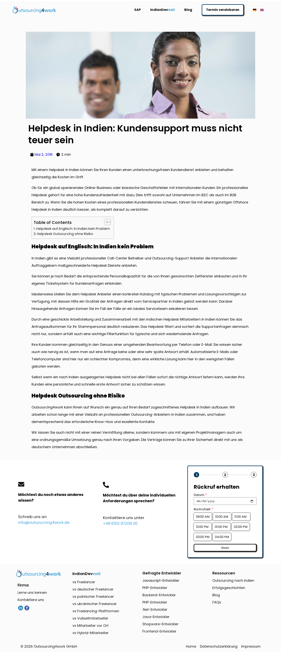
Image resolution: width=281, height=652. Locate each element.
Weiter (225, 547)
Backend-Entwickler (159, 595)
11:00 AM (241, 516)
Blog (188, 9)
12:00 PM (202, 527)
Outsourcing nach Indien (233, 580)
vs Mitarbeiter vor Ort (90, 625)
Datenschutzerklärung (218, 646)
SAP (137, 9)
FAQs (216, 602)
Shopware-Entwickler (160, 624)
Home (191, 646)
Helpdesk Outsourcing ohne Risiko (65, 234)
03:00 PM (202, 537)
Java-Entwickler (156, 616)
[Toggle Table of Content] (105, 222)
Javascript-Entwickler (160, 580)
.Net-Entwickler (154, 609)
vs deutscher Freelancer (93, 589)
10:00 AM (222, 516)
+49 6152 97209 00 (120, 523)
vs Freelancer (83, 582)
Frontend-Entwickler (159, 631)
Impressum (251, 646)
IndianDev (162, 9)
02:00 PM (240, 527)
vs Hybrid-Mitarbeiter (90, 632)
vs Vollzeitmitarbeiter (90, 618)
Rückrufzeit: (203, 509)
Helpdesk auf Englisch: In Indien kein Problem (73, 228)
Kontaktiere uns (31, 599)
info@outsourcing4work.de (44, 522)
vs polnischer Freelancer (93, 596)
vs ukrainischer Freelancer (94, 603)
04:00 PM (222, 537)
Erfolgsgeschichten (228, 587)
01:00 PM (221, 527)
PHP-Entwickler (154, 587)
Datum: (200, 495)
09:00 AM (203, 516)
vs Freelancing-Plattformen (95, 611)
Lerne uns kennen (32, 592)
